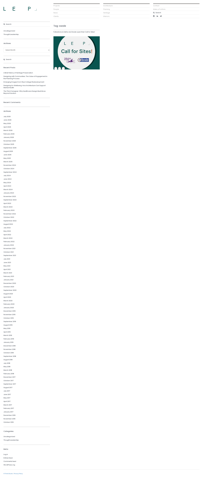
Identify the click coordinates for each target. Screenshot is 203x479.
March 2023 (8, 207)
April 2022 (7, 235)
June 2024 (8, 179)
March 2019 (8, 335)
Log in (6, 454)
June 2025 (7, 155)
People (56, 9)
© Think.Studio (8, 474)
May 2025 (7, 158)
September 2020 (10, 290)
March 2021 (8, 273)
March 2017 (8, 405)
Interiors (106, 16)
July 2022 (7, 228)
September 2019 (10, 321)
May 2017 (7, 398)
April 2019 (7, 332)
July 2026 (7, 116)
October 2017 (9, 380)
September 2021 (10, 255)
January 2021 (8, 280)
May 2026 (7, 123)
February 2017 (9, 408)
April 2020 (7, 297)
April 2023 (7, 203)
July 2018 (7, 363)
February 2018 (9, 374)
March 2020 (8, 301)
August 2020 (8, 294)
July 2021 (7, 259)
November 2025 (10, 141)
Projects (56, 6)
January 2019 (8, 342)
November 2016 (9, 419)
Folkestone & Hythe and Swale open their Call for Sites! (74, 32)
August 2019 (8, 325)
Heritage (106, 13)
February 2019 (9, 339)
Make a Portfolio (159, 9)
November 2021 (9, 248)
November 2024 (10, 165)
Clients (56, 16)
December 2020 (10, 283)
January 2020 (9, 307)
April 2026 (7, 127)
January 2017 (8, 412)
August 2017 (8, 387)
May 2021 (7, 266)
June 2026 (7, 120)
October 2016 (9, 422)
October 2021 (9, 252)
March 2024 (8, 189)
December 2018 (10, 346)
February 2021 (9, 276)
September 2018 (10, 356)
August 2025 (8, 151)
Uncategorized (9, 31)
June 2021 (7, 262)
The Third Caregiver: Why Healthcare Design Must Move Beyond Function (25, 92)
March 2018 (8, 370)
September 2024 (10, 172)
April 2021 (7, 269)
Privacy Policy (18, 474)
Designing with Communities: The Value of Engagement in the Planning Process (25, 77)
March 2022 (8, 238)
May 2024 (7, 182)
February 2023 (9, 210)
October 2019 (9, 318)
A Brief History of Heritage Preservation (18, 73)
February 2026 (9, 134)
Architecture (108, 6)
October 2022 (9, 217)
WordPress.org (9, 465)
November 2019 (9, 314)
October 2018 (9, 353)
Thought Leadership (11, 34)
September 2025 (10, 148)
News (55, 13)
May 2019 (7, 328)
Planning (106, 9)
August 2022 (8, 224)
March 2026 (8, 130)
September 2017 (10, 384)
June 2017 (7, 394)
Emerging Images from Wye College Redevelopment (24, 82)
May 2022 (7, 231)
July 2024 (7, 175)
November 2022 (10, 214)
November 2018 (9, 349)
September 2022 (10, 221)
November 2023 (10, 196)
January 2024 (9, 193)
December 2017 (9, 377)
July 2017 (7, 391)
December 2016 (10, 415)
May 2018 (7, 366)
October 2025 (9, 144)
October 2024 (9, 168)
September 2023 (10, 200)
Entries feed (8, 458)
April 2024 (7, 186)
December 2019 (10, 311)
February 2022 (9, 241)
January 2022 (9, 245)
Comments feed (10, 461)
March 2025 (8, 162)
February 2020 (9, 304)
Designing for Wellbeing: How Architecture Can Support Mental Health (25, 86)
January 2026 (9, 137)
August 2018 (8, 360)
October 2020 (9, 287)
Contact (156, 6)
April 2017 (7, 401)
